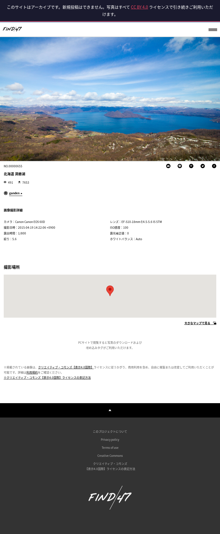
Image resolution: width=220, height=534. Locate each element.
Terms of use (110, 447)
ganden (14, 193)
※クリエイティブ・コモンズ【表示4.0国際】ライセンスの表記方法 (47, 377)
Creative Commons (110, 455)
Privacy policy (110, 439)
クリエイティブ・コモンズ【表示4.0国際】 (66, 367)
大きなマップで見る (197, 323)
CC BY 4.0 (139, 7)
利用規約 (32, 372)
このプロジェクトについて (110, 431)
